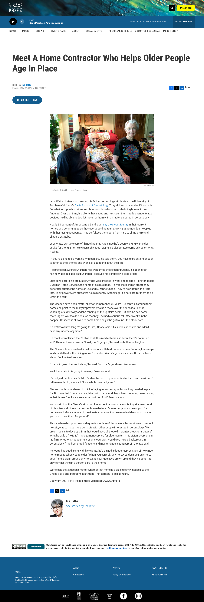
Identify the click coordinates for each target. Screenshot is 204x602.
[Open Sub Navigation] (18, 31)
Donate (187, 7)
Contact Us (78, 575)
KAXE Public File (159, 568)
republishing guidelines (116, 548)
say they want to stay (115, 224)
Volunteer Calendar (147, 31)
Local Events (94, 31)
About (76, 31)
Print (188, 87)
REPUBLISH (36, 546)
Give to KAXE (58, 31)
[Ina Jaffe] (56, 508)
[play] (13, 21)
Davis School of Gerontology (91, 205)
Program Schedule (120, 31)
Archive (116, 568)
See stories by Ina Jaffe (80, 506)
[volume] (22, 21)
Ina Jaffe (27, 84)
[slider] (26, 21)
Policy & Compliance (122, 575)
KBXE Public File (159, 575)
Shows (40, 31)
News (12, 31)
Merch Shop (170, 31)
